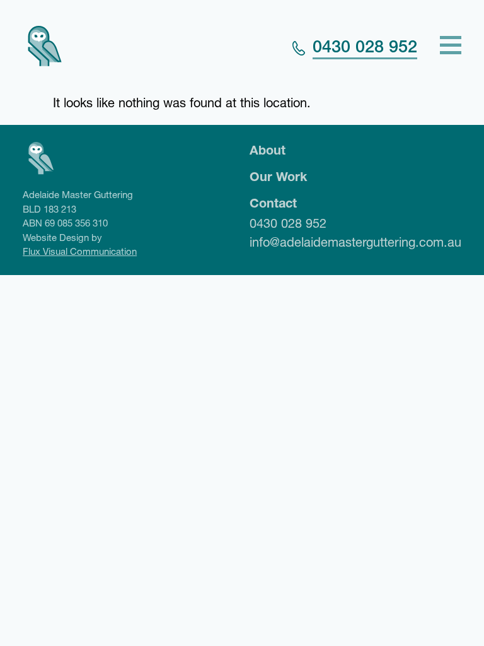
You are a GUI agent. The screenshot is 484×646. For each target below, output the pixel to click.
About (267, 150)
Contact (273, 203)
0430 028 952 (365, 47)
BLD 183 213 (49, 209)
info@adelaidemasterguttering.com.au (355, 242)
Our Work (278, 176)
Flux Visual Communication (80, 251)
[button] (450, 46)
